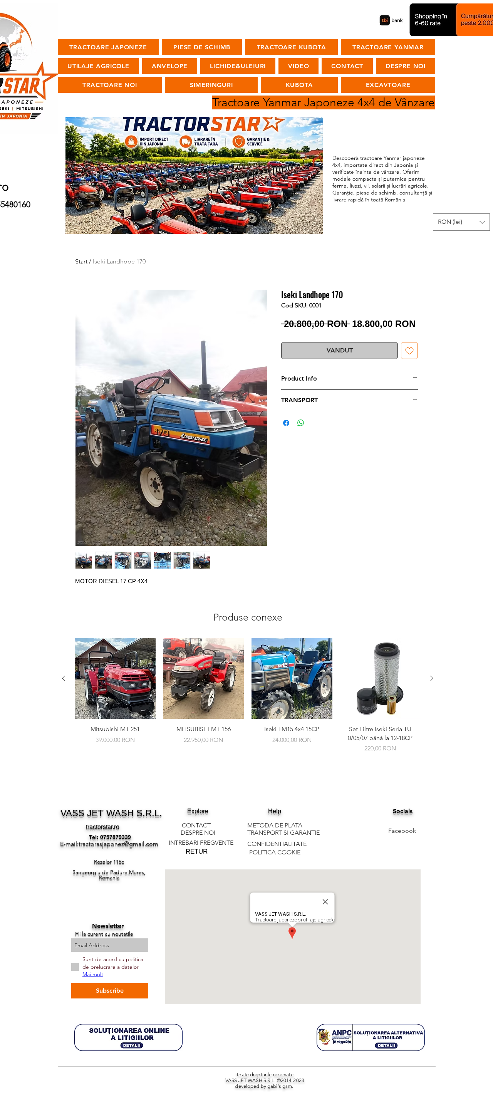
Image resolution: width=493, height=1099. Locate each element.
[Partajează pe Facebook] (286, 423)
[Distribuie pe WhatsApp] (300, 423)
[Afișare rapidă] (115, 678)
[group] (247, 700)
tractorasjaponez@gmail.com (118, 843)
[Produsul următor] (431, 678)
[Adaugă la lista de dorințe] (409, 350)
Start (81, 261)
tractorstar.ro (102, 827)
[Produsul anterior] (63, 678)
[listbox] (461, 222)
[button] (461, 222)
